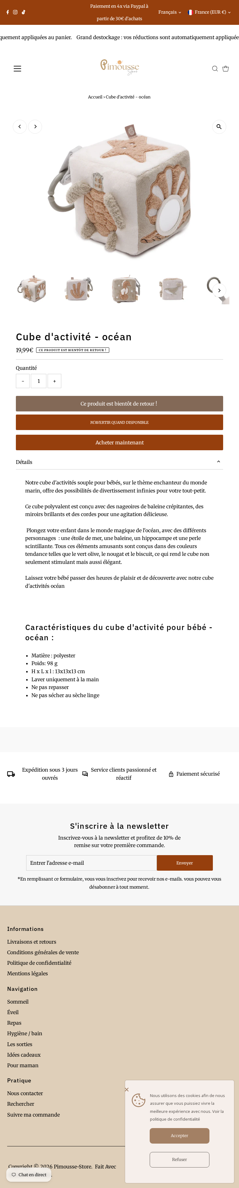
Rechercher (20, 1104)
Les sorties (19, 1044)
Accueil (95, 97)
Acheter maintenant (120, 442)
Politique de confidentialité (39, 963)
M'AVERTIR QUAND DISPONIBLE (119, 422)
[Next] (35, 127)
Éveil (13, 1012)
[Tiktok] (23, 12)
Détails (24, 462)
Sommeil (18, 1002)
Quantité (26, 368)
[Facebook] (8, 12)
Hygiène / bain (24, 1033)
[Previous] (20, 127)
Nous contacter (25, 1093)
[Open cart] (226, 68)
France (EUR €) (210, 12)
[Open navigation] (35, 68)
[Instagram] (15, 12)
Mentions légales (27, 973)
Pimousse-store (72, 1166)
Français (167, 12)
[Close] (178, 1089)
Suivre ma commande (33, 1115)
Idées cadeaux (24, 1055)
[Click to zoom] (219, 127)
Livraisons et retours (31, 942)
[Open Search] (215, 68)
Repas (14, 1023)
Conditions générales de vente (43, 952)
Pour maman (23, 1065)
